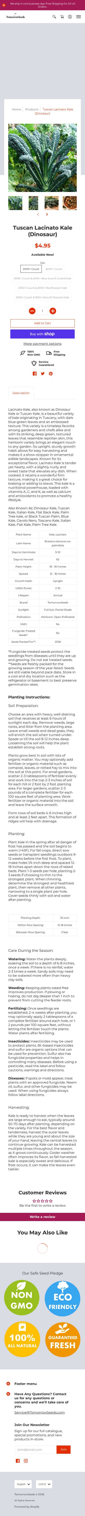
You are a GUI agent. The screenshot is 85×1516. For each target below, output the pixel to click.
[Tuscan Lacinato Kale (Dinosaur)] (15, 203)
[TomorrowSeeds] (15, 16)
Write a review (42, 1217)
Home (16, 109)
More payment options (42, 344)
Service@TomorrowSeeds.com (39, 1412)
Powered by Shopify (26, 1506)
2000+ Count (31, 268)
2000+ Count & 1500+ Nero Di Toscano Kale (42, 297)
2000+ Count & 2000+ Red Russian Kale (42, 287)
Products (31, 109)
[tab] (21, 393)
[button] (4, 5)
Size (42, 262)
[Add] (53, 311)
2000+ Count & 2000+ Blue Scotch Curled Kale (42, 278)
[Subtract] (32, 311)
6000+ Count (54, 268)
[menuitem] (54, 16)
